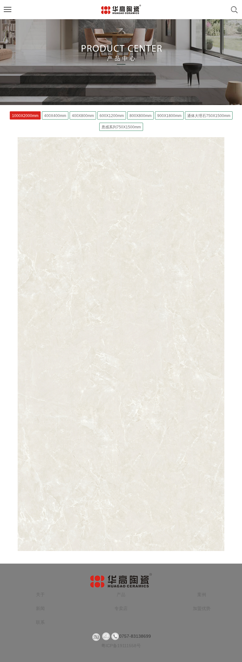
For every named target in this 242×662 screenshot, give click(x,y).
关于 (40, 594)
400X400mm (55, 116)
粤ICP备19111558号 (121, 645)
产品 (121, 594)
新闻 (40, 608)
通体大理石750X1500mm (208, 116)
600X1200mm (112, 116)
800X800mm (141, 116)
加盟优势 (201, 608)
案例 (201, 594)
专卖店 (121, 608)
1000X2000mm (25, 116)
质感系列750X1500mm (121, 127)
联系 (40, 622)
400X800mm (83, 116)
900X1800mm (169, 116)
